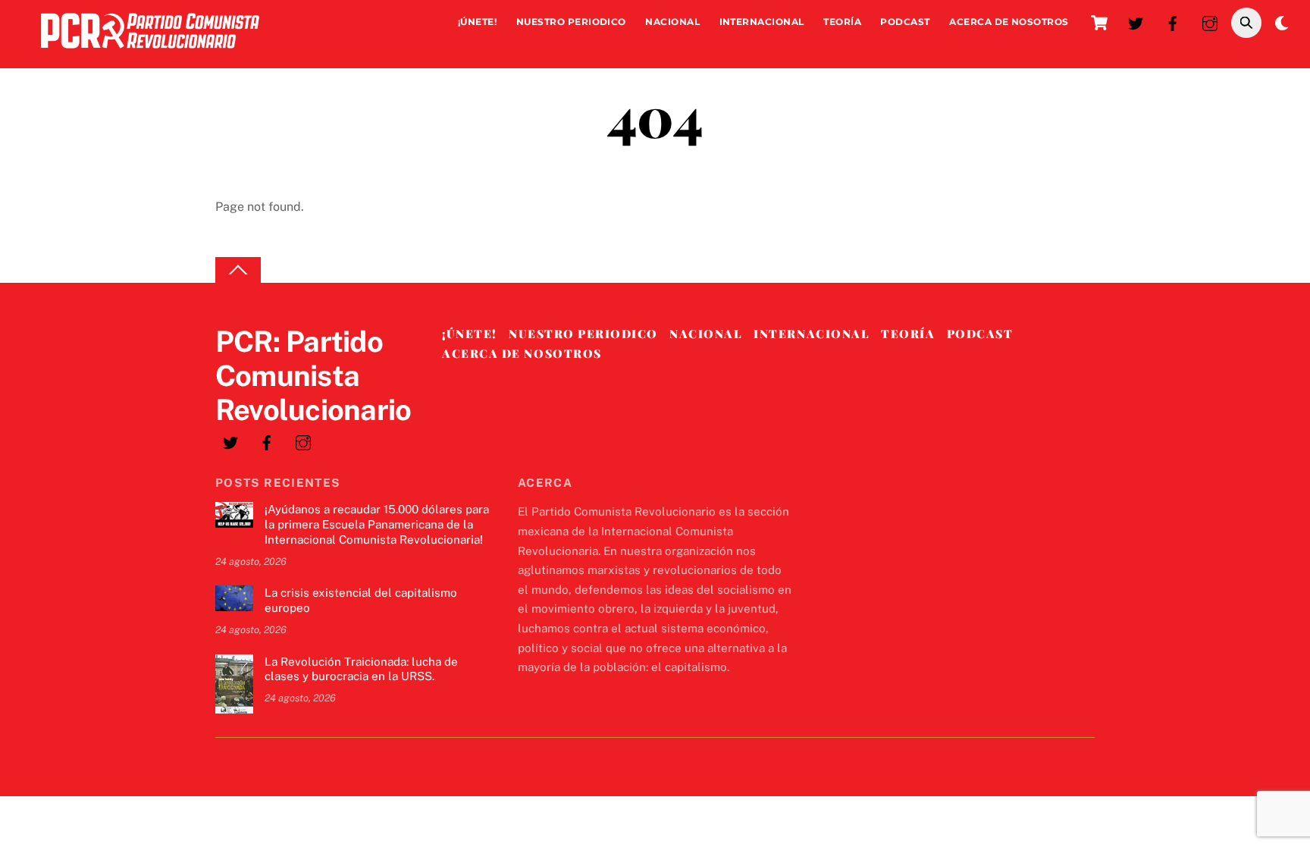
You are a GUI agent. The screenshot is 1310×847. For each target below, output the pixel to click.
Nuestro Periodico (571, 21)
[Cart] (1099, 23)
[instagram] (1210, 21)
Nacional (672, 21)
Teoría (842, 21)
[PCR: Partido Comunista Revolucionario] (150, 51)
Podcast (904, 21)
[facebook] (1173, 21)
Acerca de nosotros (1009, 21)
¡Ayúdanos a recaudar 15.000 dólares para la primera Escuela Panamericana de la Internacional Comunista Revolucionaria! (377, 524)
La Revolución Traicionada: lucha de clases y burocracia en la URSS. (361, 669)
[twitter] (1135, 21)
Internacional (761, 21)
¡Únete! (477, 21)
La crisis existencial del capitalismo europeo (361, 600)
